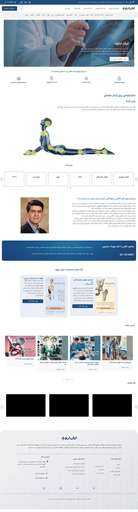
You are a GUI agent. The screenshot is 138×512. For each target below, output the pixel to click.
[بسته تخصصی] (99, 466)
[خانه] (118, 464)
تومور (26, 15)
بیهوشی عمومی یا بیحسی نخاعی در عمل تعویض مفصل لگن (119, 363)
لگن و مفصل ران (59, 15)
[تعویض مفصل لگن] (79, 463)
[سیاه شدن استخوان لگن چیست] (75, 467)
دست (75, 15)
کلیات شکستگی (99, 15)
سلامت (32, 15)
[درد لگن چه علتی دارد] (78, 474)
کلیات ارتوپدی (109, 15)
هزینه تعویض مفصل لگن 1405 (56, 359)
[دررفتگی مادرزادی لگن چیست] (76, 470)
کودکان (38, 15)
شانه (91, 15)
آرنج (87, 15)
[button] (10, 2)
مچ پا (48, 15)
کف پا (43, 15)
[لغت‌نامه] (101, 470)
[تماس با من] (100, 473)
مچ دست (81, 15)
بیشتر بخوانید (125, 369)
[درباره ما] (117, 468)
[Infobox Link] (106, 2)
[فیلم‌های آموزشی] (115, 471)
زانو (52, 15)
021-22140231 (127, 255)
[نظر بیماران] (116, 475)
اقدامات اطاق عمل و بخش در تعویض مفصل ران (85, 363)
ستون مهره (69, 15)
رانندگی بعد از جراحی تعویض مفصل (23, 362)
